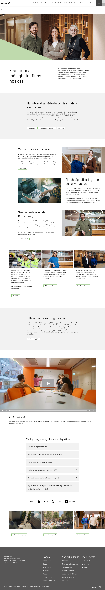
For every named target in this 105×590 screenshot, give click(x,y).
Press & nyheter (47, 577)
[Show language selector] (103, 1)
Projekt (54, 3)
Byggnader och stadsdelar (70, 564)
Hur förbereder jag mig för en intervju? (40, 462)
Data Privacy (17, 586)
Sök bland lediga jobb (33, 339)
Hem (2, 10)
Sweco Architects (46, 3)
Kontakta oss (90, 3)
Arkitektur (65, 561)
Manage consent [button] (45, 586)
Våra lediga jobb (32, 128)
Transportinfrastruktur (68, 577)
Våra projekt (61, 128)
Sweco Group (47, 561)
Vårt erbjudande (34, 3)
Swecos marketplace (49, 580)
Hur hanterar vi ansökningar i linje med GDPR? (42, 470)
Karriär (82, 3)
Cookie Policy (25, 586)
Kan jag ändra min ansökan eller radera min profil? (43, 478)
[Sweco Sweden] (5, 3)
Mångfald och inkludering (83, 285)
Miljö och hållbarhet (68, 571)
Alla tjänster (65, 580)
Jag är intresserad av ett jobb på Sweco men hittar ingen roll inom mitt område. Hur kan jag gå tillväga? (50, 487)
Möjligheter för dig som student (47, 128)
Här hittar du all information (33, 232)
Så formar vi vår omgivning (19, 534)
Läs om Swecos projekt (50, 534)
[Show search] (103, 4)
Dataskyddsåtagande (35, 586)
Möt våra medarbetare (50, 285)
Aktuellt (59, 3)
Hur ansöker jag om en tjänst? (37, 447)
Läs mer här (15, 295)
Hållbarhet (46, 571)
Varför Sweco (23, 168)
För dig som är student (82, 534)
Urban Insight (47, 567)
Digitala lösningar (67, 567)
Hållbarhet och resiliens (70, 3)
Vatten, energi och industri (70, 574)
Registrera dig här (24, 239)
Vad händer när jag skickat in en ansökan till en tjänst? (45, 454)
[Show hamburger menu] (99, 3)
